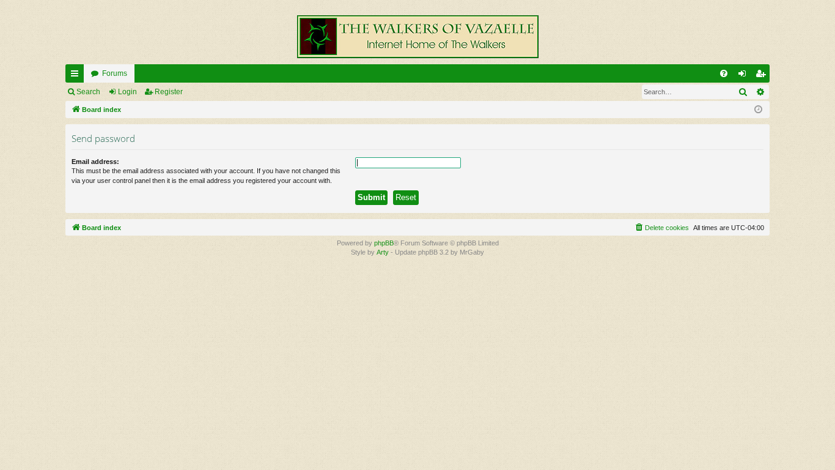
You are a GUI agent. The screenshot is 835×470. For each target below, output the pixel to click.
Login (127, 92)
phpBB (384, 243)
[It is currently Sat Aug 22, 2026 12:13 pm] (758, 110)
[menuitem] (724, 73)
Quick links (77, 76)
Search (88, 92)
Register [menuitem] (763, 76)
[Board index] (417, 36)
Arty (383, 252)
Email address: (95, 161)
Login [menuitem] (744, 76)
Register (169, 92)
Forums (114, 73)
